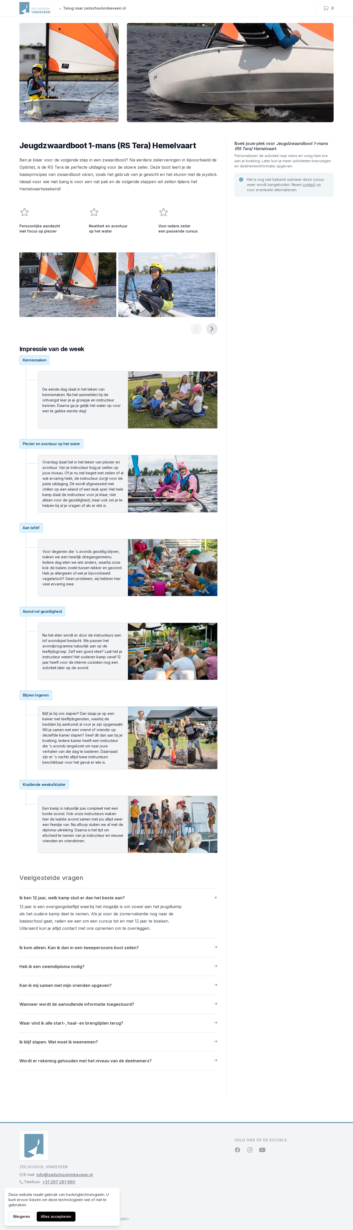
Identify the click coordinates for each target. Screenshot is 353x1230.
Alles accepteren (56, 1216)
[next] (212, 329)
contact (309, 184)
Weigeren (21, 1216)
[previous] (196, 329)
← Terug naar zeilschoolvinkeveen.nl (92, 8)
